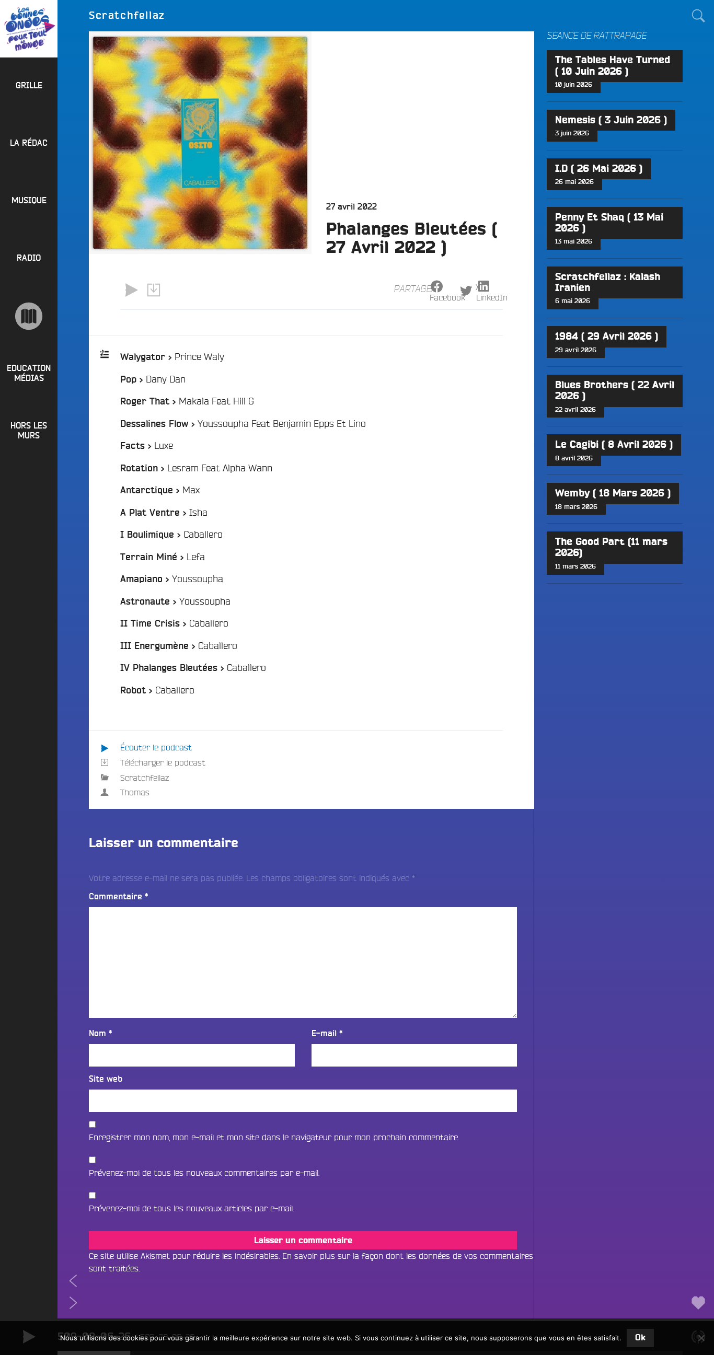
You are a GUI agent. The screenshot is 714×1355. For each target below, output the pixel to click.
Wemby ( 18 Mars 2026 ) (613, 494)
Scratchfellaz (144, 777)
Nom (100, 1033)
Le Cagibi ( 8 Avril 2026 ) (614, 445)
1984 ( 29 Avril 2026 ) (606, 337)
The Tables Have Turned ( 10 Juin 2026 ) (612, 65)
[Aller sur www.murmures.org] (28, 316)
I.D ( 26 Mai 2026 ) (598, 169)
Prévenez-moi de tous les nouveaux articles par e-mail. (191, 1208)
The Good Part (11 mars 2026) (611, 547)
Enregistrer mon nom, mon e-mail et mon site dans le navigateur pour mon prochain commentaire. (274, 1137)
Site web (105, 1079)
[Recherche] (698, 16)
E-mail (327, 1033)
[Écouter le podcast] (131, 290)
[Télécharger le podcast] (153, 290)
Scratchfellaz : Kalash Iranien (607, 282)
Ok (640, 1338)
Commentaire (118, 897)
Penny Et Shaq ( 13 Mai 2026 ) (609, 223)
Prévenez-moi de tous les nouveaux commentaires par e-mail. (204, 1172)
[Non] (701, 1338)
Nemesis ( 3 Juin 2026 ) (611, 120)
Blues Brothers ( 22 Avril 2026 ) (614, 390)
